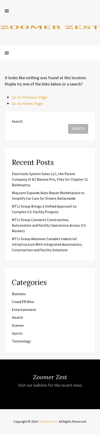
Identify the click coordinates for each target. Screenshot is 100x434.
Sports (17, 333)
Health (17, 317)
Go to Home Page (27, 103)
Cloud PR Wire (23, 301)
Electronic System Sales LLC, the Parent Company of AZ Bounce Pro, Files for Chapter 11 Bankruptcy (50, 179)
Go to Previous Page (29, 97)
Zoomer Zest (47, 421)
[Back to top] (95, 429)
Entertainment (24, 309)
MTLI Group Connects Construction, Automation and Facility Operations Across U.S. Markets (49, 225)
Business (19, 293)
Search (17, 121)
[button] (7, 11)
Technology (21, 341)
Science (18, 325)
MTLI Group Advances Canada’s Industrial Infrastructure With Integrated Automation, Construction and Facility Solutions (47, 244)
